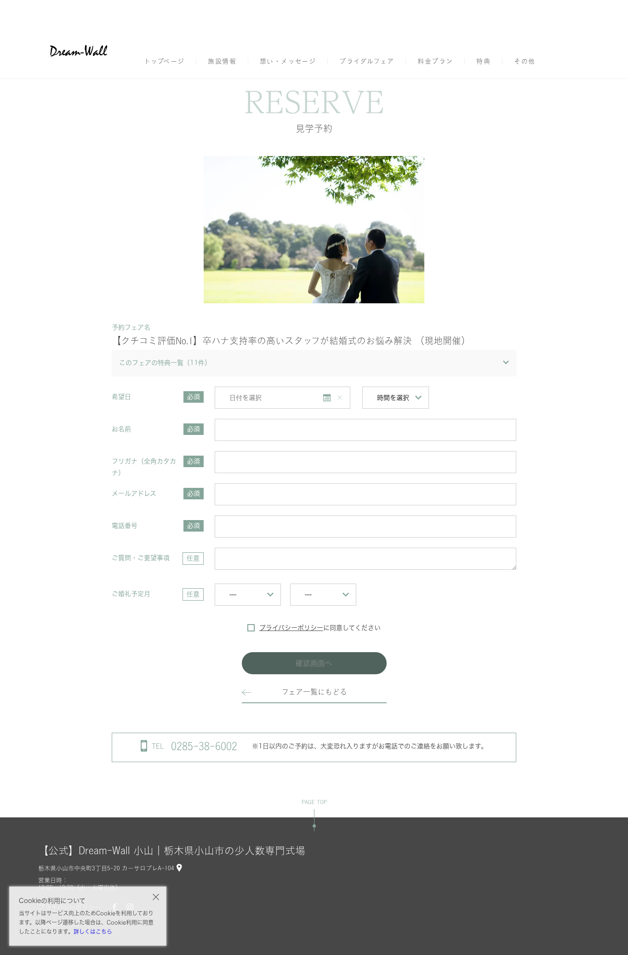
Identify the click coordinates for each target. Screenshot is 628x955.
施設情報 (222, 61)
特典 (483, 61)
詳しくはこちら (93, 931)
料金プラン (435, 61)
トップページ (164, 61)
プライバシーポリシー (291, 628)
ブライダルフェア (366, 61)
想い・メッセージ (288, 61)
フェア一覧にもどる (314, 691)
